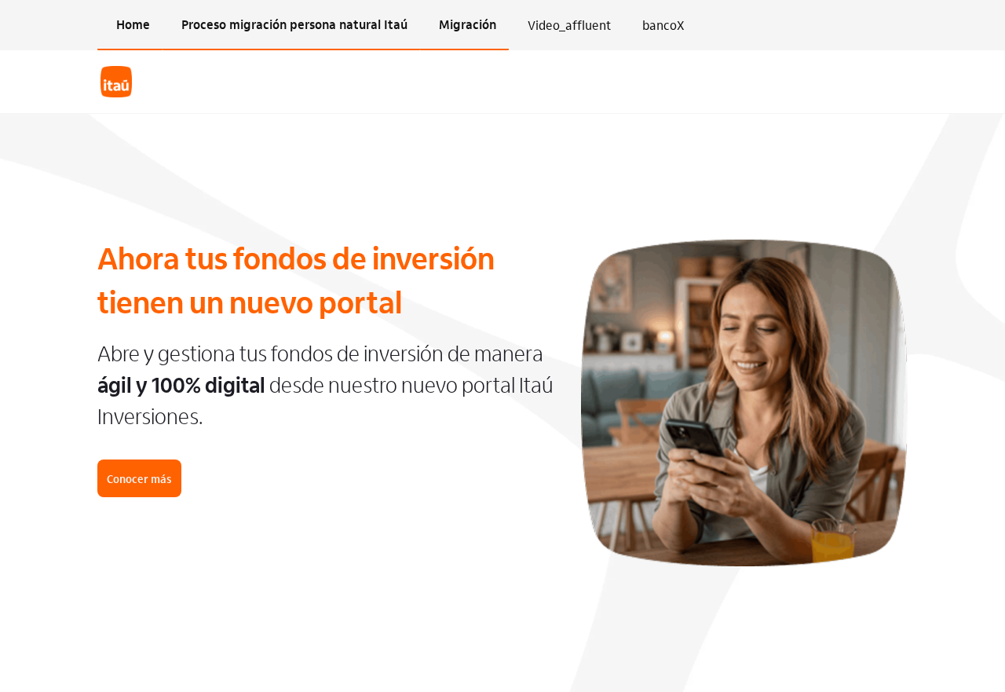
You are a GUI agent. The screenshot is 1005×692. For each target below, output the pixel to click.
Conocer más (139, 478)
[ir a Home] (116, 82)
